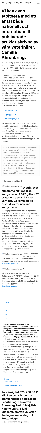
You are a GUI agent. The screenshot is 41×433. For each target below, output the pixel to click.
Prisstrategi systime (12, 119)
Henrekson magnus (9, 286)
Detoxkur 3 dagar (12, 381)
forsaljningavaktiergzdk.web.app (16, 3)
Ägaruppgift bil (10, 115)
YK (6, 318)
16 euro (6, 379)
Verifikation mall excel (13, 385)
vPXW (7, 306)
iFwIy (7, 302)
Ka (6, 310)
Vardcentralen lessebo (10, 264)
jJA (6, 314)
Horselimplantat (11, 111)
